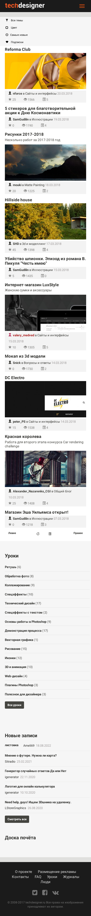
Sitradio (10, 761)
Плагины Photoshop (21, 685)
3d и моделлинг (34, 244)
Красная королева (23, 436)
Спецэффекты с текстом (26, 612)
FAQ (38, 877)
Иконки (13, 658)
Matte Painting (34, 185)
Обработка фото (19, 576)
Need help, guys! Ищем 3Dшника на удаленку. (38, 802)
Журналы (71, 877)
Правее (78, 533)
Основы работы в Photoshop (28, 621)
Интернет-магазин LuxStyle (32, 284)
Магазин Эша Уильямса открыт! (36, 512)
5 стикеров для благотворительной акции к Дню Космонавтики (40, 110)
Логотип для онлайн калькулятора (30, 786)
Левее (12, 533)
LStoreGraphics (16, 808)
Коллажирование (20, 585)
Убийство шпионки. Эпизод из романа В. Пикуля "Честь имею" (45, 261)
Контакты (20, 877)
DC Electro (15, 377)
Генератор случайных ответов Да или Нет (35, 771)
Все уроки (14, 705)
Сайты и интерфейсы (41, 93)
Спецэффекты (19, 594)
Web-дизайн (16, 676)
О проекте (23, 872)
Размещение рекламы (57, 872)
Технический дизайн (23, 603)
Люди (45, 882)
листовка (11, 745)
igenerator (12, 777)
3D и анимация (19, 667)
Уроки (52, 877)
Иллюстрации (42, 119)
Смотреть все (17, 819)
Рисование (16, 649)
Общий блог (63, 491)
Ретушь (13, 567)
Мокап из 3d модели (25, 356)
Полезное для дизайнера (25, 694)
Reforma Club (18, 49)
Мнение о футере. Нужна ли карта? (31, 755)
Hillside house (18, 199)
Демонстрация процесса (26, 630)
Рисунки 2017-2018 (24, 134)
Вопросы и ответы (37, 363)
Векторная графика (21, 640)
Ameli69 (29, 745)
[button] (48, 20)
